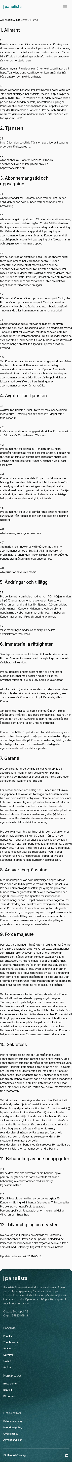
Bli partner (9, 1396)
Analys (7, 1348)
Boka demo (10, 1383)
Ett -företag (14, 1455)
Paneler (7, 1336)
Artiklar (7, 1367)
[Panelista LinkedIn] (67, 1455)
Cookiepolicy (10, 1433)
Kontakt (7, 1390)
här (26, 1214)
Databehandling (12, 1421)
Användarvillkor (12, 1439)
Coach (7, 1361)
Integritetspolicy (12, 1427)
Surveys (8, 1354)
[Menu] (65, 7)
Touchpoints (10, 1342)
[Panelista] (12, 7)
